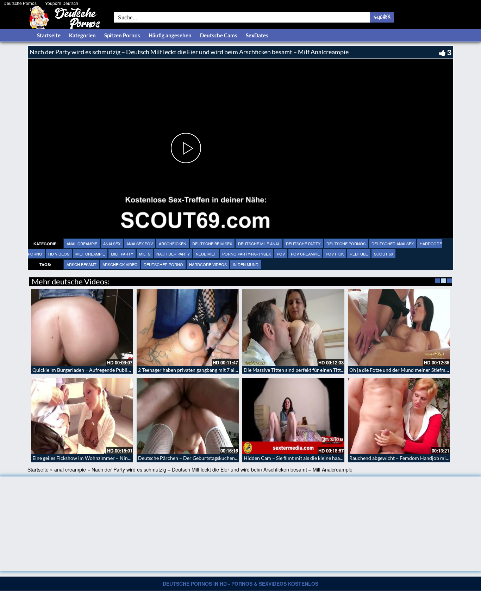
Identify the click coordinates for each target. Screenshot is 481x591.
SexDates (257, 35)
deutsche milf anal (259, 243)
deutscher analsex (392, 243)
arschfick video (120, 264)
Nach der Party (173, 254)
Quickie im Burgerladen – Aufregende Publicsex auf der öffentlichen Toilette (115, 370)
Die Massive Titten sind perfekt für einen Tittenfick (299, 370)
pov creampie (305, 254)
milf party (122, 254)
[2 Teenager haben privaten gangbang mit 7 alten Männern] (188, 327)
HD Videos (58, 254)
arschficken (172, 243)
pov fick (335, 254)
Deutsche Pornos (20, 3)
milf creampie (90, 254)
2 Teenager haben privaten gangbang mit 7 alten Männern (200, 370)
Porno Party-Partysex (246, 254)
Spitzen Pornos (122, 35)
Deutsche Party (303, 243)
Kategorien (82, 35)
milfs (144, 254)
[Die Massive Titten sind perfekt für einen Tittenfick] (293, 327)
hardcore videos (208, 264)
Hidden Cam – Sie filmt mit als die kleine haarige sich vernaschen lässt (319, 458)
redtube (359, 254)
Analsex (111, 243)
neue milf (206, 254)
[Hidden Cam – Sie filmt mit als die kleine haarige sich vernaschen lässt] (293, 416)
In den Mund (245, 264)
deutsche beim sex (212, 243)
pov (281, 254)
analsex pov (139, 243)
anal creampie (82, 243)
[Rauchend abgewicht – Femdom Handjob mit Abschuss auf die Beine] (399, 416)
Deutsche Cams (218, 35)
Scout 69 (383, 254)
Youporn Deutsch (61, 3)
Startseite (49, 35)
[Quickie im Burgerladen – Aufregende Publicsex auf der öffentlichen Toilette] (82, 327)
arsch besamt (81, 264)
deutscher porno (163, 264)
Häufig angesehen (170, 35)
